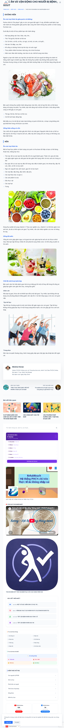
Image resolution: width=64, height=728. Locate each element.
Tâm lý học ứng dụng (32, 688)
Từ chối (17, 722)
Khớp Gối (11, 646)
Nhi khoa (11, 663)
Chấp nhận (8, 722)
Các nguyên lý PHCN (32, 675)
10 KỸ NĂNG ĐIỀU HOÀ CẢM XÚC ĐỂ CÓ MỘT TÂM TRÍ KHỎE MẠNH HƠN (11, 417)
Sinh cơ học (32, 680)
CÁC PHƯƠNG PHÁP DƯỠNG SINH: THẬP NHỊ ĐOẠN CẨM (50, 417)
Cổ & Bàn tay (37, 639)
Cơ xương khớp (32, 656)
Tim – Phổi (36, 659)
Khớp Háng (36, 642)
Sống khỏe (32, 693)
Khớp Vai (36, 635)
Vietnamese (12, 726)
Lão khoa (36, 663)
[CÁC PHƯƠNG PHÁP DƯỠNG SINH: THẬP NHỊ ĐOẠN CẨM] (52, 408)
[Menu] (60, 2)
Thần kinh (11, 659)
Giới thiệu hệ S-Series (32, 461)
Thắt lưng (11, 642)
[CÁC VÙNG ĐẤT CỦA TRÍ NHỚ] (32, 408)
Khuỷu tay (11, 639)
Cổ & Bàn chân (37, 646)
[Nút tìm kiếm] (56, 427)
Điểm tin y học (32, 697)
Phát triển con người (32, 684)
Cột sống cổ (11, 635)
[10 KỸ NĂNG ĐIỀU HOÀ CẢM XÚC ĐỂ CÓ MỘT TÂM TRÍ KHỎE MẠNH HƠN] (12, 408)
